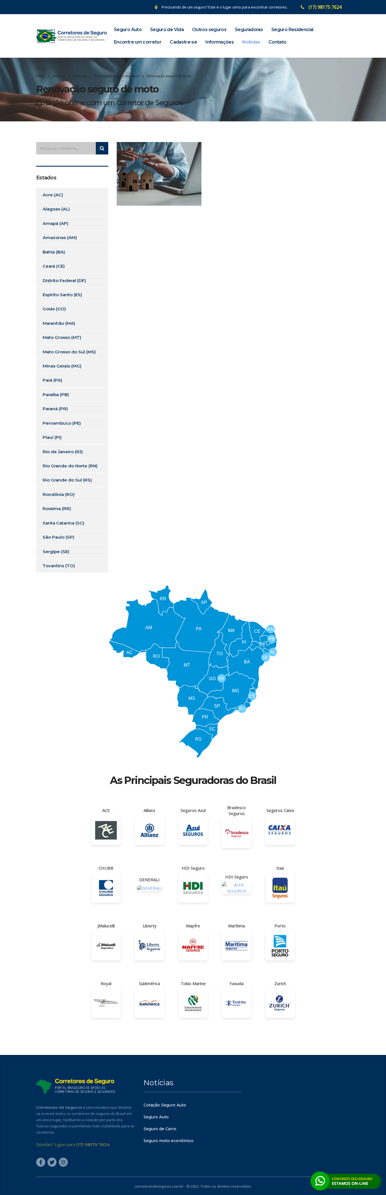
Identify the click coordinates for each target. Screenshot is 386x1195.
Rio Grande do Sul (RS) (67, 480)
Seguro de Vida (167, 29)
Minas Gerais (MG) (62, 366)
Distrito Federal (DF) (64, 280)
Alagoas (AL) (56, 209)
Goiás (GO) (54, 308)
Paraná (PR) (55, 408)
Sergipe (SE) (56, 551)
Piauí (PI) (52, 437)
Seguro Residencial (292, 29)
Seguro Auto (128, 29)
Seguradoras (249, 29)
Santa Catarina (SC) (63, 523)
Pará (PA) (52, 380)
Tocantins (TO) (59, 565)
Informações (219, 42)
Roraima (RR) (57, 508)
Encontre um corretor (137, 42)
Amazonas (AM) (60, 237)
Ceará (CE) (54, 266)
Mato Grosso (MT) (62, 337)
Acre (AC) (53, 194)
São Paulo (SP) (58, 537)
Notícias (251, 42)
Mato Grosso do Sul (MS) (69, 351)
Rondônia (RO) (59, 494)
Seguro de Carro (160, 1128)
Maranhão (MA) (59, 323)
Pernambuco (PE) (62, 423)
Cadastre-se (183, 42)
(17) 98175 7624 (325, 7)
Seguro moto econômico (169, 1140)
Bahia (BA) (54, 252)
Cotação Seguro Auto (165, 1105)
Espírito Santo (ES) (62, 294)
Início (40, 76)
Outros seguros (209, 29)
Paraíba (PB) (56, 394)
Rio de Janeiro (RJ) (63, 451)
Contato (277, 42)
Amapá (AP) (55, 223)
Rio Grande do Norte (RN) (70, 465)
